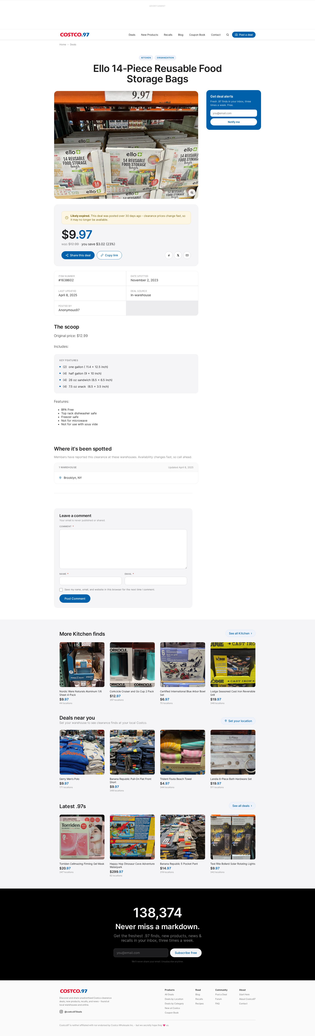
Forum (218, 999)
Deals (132, 34)
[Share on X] (178, 255)
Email (129, 574)
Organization (165, 57)
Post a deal (246, 34)
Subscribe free (186, 953)
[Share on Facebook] (169, 255)
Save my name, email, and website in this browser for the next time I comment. (110, 589)
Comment (66, 526)
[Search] (227, 34)
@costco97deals (73, 1011)
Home (62, 44)
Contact (216, 34)
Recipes (199, 1003)
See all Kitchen (240, 633)
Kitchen (146, 57)
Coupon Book (197, 34)
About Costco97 (247, 999)
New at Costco (172, 1008)
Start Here (244, 994)
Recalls (168, 34)
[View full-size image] (192, 192)
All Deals (169, 994)
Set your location (240, 721)
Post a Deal (221, 994)
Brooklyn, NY (73, 477)
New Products (149, 34)
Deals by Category (174, 1003)
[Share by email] (187, 255)
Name (64, 574)
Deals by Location (174, 999)
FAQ (217, 1003)
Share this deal (80, 255)
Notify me (234, 122)
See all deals (242, 806)
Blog (180, 34)
